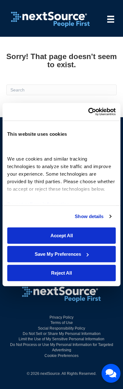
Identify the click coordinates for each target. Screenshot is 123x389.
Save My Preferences (58, 254)
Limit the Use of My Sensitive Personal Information (61, 339)
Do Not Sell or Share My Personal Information (62, 333)
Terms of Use (61, 323)
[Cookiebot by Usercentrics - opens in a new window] (88, 112)
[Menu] (111, 19)
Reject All (61, 272)
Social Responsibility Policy (61, 328)
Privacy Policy (61, 317)
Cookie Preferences (61, 355)
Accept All (61, 235)
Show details (89, 216)
